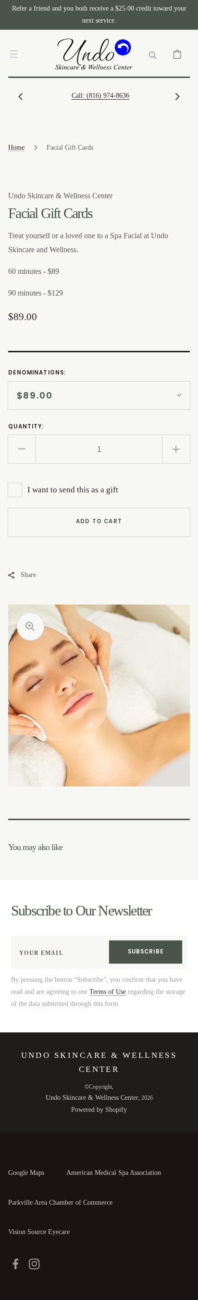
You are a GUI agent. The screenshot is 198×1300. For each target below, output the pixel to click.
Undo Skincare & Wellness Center (92, 1097)
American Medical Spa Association (113, 1172)
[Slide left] (20, 96)
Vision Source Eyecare (39, 1232)
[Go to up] (184, 1286)
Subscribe (145, 951)
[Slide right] (177, 96)
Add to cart (99, 521)
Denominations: (37, 372)
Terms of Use (107, 991)
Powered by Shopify (99, 1109)
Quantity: (26, 426)
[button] (13, 54)
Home (16, 147)
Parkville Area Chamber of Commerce (60, 1202)
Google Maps (26, 1172)
